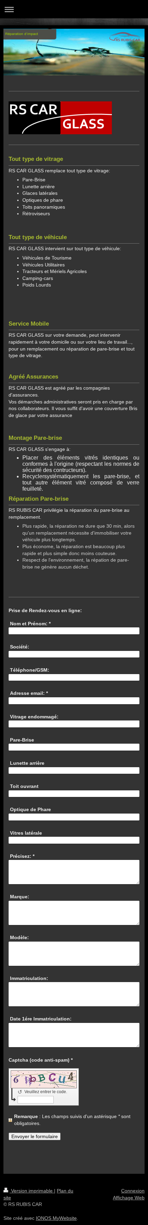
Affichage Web (129, 1197)
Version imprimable (32, 1191)
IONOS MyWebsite (56, 1218)
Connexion (133, 1191)
